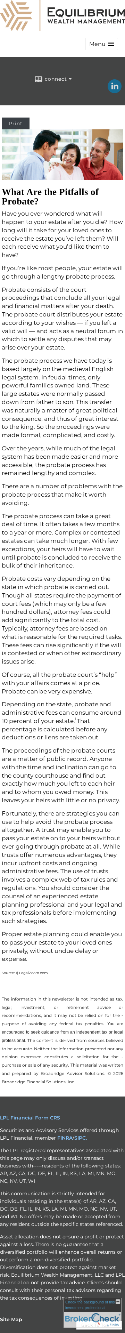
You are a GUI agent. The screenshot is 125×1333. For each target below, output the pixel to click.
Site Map (11, 1319)
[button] (101, 44)
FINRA (65, 1138)
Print (16, 123)
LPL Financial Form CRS (30, 1118)
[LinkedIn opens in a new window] (115, 91)
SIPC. (80, 1138)
